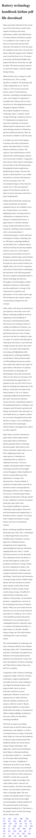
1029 (23, 833)
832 (9, 831)
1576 (14, 831)
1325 (10, 823)
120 (16, 823)
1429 (26, 818)
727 (31, 823)
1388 (9, 836)
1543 (31, 826)
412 (9, 821)
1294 (29, 833)
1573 (15, 818)
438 (20, 831)
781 (4, 818)
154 (15, 836)
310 (18, 833)
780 (4, 828)
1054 (14, 821)
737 (9, 826)
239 (4, 831)
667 (14, 828)
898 (20, 821)
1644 (4, 823)
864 (30, 821)
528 (25, 831)
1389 (25, 836)
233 (26, 823)
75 (9, 828)
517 (4, 821)
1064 (14, 826)
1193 (9, 818)
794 (13, 833)
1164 (29, 828)
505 (21, 823)
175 (4, 836)
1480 (21, 818)
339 (25, 821)
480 (20, 836)
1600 (24, 828)
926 (19, 828)
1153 (20, 826)
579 (4, 833)
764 (4, 826)
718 (26, 826)
